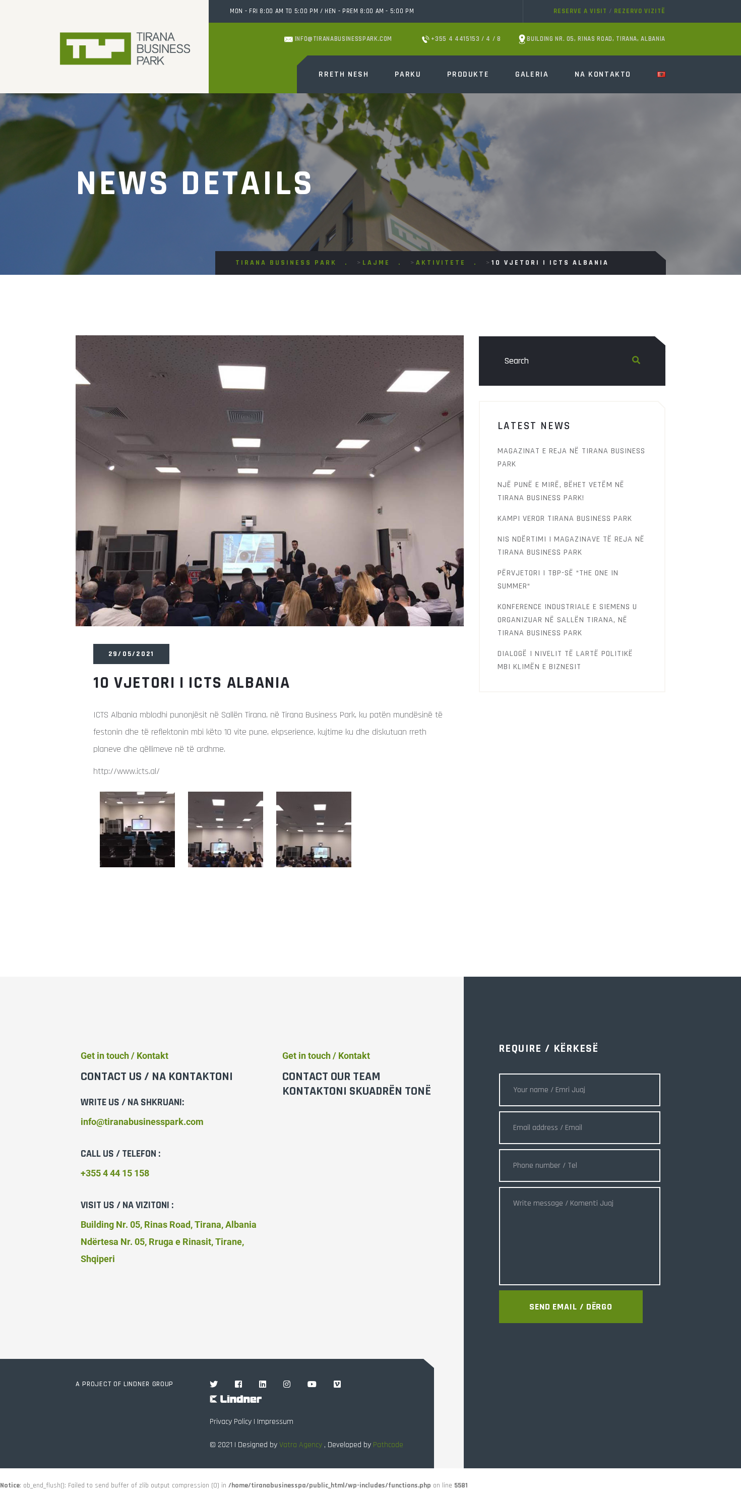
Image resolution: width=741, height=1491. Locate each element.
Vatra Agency (300, 1445)
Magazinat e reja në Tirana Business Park (571, 457)
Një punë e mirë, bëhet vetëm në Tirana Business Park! (561, 491)
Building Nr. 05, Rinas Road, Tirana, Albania (595, 39)
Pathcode (388, 1445)
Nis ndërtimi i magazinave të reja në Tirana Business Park (571, 546)
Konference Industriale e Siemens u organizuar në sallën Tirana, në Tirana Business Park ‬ (567, 620)
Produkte (468, 74)
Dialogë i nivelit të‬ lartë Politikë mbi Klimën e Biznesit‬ (565, 660)
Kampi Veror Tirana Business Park (565, 518)
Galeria (531, 74)
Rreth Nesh (343, 74)
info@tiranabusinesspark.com (342, 39)
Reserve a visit (580, 11)
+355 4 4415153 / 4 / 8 (465, 39)
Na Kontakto (603, 74)
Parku (408, 74)
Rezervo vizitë (639, 11)
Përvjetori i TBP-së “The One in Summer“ (558, 579)
